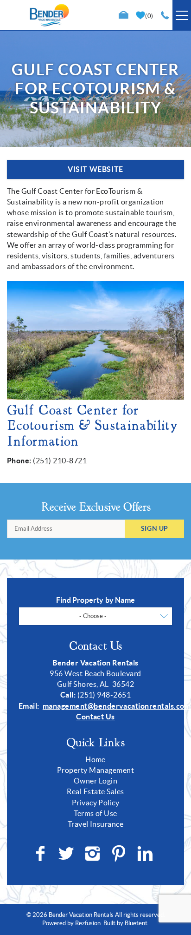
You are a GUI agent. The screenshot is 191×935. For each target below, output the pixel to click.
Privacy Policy (96, 802)
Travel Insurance (96, 824)
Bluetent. (137, 923)
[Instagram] (93, 853)
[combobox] (95, 616)
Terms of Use (95, 813)
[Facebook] (41, 853)
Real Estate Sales (95, 791)
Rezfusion (88, 923)
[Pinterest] (119, 853)
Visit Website (95, 169)
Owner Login (95, 781)
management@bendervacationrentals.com (117, 706)
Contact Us (95, 716)
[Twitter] (67, 853)
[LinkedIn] (146, 853)
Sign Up (154, 528)
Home (95, 759)
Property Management (95, 770)
